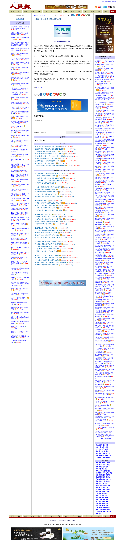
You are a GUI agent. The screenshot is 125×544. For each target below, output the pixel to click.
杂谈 (112, 11)
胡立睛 (98, 473)
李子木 (102, 457)
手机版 (109, 1)
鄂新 (100, 493)
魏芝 (97, 513)
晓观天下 (101, 481)
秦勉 (97, 462)
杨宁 (100, 469)
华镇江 (103, 503)
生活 (72, 11)
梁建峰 (101, 455)
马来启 (103, 462)
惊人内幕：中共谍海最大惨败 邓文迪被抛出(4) (56, 257)
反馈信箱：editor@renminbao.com (62, 520)
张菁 (97, 467)
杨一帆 (103, 451)
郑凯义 (101, 453)
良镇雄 (102, 479)
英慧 (97, 483)
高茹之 (105, 487)
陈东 (103, 497)
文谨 (103, 447)
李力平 (109, 487)
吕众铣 (108, 477)
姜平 (101, 489)
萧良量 (103, 491)
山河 (97, 469)
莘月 (104, 477)
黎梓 (100, 503)
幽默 (39, 11)
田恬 (100, 495)
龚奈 (104, 453)
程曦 (97, 449)
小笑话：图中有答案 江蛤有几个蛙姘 (53, 194)
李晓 (107, 501)
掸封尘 (98, 471)
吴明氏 (102, 471)
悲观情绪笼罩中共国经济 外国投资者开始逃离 (55, 149)
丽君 (101, 445)
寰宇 (92, 11)
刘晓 (97, 447)
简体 (103, 1)
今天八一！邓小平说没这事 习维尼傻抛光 (54, 146)
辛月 (104, 475)
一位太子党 (99, 511)
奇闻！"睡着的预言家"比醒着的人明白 (53, 192)
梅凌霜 (98, 445)
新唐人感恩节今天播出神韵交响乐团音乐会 (56, 161)
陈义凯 (109, 479)
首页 (12, 11)
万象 (65, 11)
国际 (45, 11)
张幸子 (105, 464)
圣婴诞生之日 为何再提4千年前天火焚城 (54, 248)
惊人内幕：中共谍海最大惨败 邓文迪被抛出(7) (55, 210)
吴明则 (102, 485)
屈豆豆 (98, 499)
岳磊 (106, 493)
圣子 (103, 469)
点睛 (100, 483)
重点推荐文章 (20, 22)
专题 (86, 11)
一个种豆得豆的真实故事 (50, 246)
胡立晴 (109, 455)
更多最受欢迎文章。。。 (108, 438)
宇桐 (101, 477)
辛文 (100, 447)
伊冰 (97, 501)
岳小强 (108, 453)
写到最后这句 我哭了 (48, 200)
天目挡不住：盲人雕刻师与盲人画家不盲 (54, 235)
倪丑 (100, 505)
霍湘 (104, 511)
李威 (97, 495)
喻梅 (100, 497)
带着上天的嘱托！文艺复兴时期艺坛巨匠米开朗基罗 (58, 262)
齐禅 (100, 501)
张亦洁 (106, 485)
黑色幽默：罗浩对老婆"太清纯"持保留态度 (55, 244)
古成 (100, 462)
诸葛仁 (103, 501)
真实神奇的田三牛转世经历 (50, 214)
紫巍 (107, 505)
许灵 (97, 507)
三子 (97, 505)
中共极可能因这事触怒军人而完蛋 (53, 189)
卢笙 (109, 511)
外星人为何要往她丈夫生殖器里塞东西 (54, 265)
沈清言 (106, 447)
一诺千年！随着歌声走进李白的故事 (54, 251)
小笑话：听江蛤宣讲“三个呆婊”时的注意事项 (55, 187)
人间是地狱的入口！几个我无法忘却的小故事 (55, 180)
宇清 (103, 483)
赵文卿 (98, 489)
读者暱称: (36, 132)
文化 (79, 11)
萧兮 (100, 451)
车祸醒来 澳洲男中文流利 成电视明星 (53, 232)
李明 (100, 449)
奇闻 (52, 11)
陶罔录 (98, 485)
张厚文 (108, 451)
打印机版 (39, 87)
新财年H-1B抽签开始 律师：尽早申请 (53, 158)
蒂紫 (105, 481)
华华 (106, 495)
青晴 (108, 489)
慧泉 (106, 483)
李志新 (98, 477)
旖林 (103, 495)
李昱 (97, 451)
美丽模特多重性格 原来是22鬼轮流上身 (54, 241)
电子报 (114, 1)
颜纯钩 (105, 467)
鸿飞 (109, 485)
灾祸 (59, 11)
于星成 (101, 507)
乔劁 (97, 493)
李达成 (105, 489)
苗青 (97, 487)
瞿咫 (103, 493)
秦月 (106, 469)
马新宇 (108, 462)
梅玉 (100, 513)
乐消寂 (101, 475)
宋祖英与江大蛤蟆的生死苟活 (51, 224)
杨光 (97, 464)
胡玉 (97, 475)
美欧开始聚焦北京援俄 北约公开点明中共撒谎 (55, 153)
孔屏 (107, 445)
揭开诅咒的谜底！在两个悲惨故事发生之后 (55, 221)
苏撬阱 (106, 497)
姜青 (100, 491)
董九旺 (103, 505)
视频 (106, 11)
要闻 (19, 11)
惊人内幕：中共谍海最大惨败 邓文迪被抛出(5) (56, 230)
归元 (108, 467)
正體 (106, 1)
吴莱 (104, 499)
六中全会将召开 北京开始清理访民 (52, 163)
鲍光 (97, 491)
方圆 (108, 471)
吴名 (97, 453)
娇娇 (108, 509)
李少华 (105, 509)
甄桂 (108, 481)
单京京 (98, 509)
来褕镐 (106, 473)
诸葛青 (105, 507)
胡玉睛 (105, 455)
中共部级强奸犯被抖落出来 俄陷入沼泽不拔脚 (55, 178)
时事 (32, 11)
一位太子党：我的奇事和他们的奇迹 (52, 208)
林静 (97, 455)
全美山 (109, 464)
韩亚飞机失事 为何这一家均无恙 (52, 228)
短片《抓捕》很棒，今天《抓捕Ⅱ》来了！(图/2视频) (57, 156)
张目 (101, 499)
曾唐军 (110, 473)
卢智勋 (98, 479)
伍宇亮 (106, 449)
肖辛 (105, 457)
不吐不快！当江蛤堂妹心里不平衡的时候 (54, 196)
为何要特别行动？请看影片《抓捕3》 (54, 151)
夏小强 (101, 487)
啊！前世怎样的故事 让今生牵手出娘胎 (54, 260)
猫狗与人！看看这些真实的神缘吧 (52, 205)
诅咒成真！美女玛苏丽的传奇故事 (52, 176)
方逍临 (98, 457)
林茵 (105, 471)
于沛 (106, 511)
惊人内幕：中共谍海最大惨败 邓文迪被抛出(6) (56, 219)
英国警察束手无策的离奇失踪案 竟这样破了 (55, 173)
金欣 (104, 445)
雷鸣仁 (101, 467)
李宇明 (108, 475)
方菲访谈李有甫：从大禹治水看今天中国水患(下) (57, 165)
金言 (105, 479)
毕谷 (97, 481)
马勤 (107, 499)
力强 (103, 449)
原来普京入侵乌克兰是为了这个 (51, 183)
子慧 (101, 509)
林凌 (108, 507)
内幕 (25, 11)
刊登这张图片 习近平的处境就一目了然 (54, 255)
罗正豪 (101, 464)
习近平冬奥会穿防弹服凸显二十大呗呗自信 (56, 203)
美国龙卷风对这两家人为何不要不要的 (54, 237)
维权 (99, 11)
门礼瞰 (108, 491)
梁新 (107, 503)
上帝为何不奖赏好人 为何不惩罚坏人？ (54, 216)
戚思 (97, 497)
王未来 (102, 473)
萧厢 (108, 457)
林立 (97, 503)
